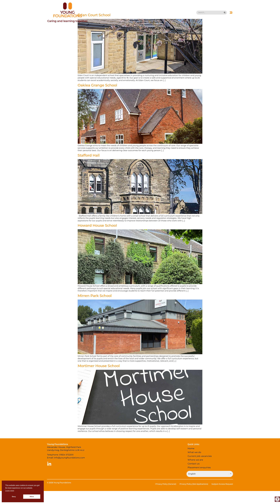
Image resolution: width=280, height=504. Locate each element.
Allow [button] (32, 496)
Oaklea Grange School (97, 85)
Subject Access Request (222, 484)
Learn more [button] (9, 491)
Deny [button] (14, 496)
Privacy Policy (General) (165, 484)
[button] (231, 12)
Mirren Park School (95, 296)
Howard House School (97, 225)
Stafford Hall (89, 155)
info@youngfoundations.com (69, 457)
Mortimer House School (99, 366)
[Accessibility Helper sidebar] (277, 499)
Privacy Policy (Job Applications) (194, 484)
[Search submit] (225, 13)
